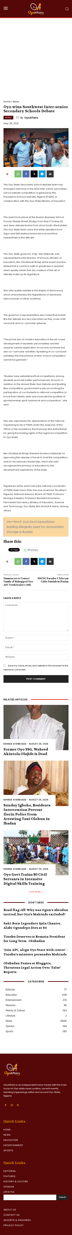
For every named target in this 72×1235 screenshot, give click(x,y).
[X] (34, 173)
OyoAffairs (31, 117)
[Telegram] (42, 173)
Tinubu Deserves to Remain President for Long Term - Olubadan (34, 939)
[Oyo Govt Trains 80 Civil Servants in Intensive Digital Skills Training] (36, 852)
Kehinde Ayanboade (14, 743)
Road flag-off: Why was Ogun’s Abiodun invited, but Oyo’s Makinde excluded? (35, 912)
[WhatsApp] (18, 173)
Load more (35, 891)
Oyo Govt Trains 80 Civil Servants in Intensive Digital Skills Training (25, 879)
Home (6, 101)
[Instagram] (12, 1105)
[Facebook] (26, 173)
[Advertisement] (36, 56)
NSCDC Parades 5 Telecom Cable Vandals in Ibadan (53, 580)
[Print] (50, 173)
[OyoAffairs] (18, 117)
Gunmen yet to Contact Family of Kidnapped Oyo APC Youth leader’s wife (18, 581)
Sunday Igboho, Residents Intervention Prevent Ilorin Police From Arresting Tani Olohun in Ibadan (27, 814)
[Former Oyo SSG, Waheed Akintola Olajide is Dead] (36, 727)
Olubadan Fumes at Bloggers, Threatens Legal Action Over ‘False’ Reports (32, 967)
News (16, 101)
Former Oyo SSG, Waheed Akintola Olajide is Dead (25, 751)
